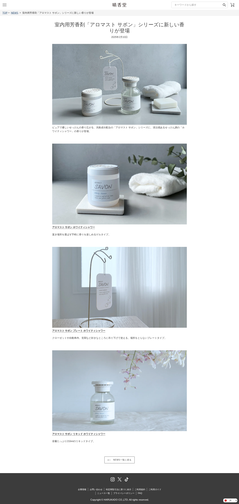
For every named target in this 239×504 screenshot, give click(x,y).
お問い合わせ (96, 489)
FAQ (140, 493)
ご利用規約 (140, 489)
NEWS (14, 12)
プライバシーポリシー (123, 493)
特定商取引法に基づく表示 (118, 489)
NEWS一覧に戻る (122, 460)
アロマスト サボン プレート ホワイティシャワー (78, 330)
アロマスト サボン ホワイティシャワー (73, 227)
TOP (4, 12)
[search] (199, 5)
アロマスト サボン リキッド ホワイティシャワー (78, 433)
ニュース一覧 (103, 493)
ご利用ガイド (155, 489)
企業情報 (82, 489)
